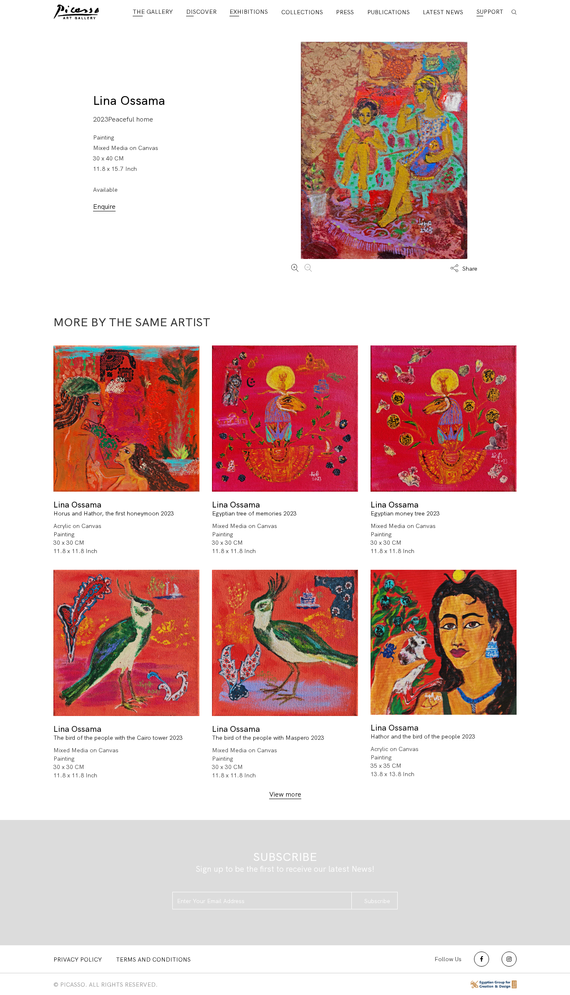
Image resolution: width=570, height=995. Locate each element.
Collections (302, 12)
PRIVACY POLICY (77, 959)
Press (345, 12)
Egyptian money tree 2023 (405, 513)
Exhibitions (249, 11)
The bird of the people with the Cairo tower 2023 (118, 737)
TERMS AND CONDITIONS (153, 959)
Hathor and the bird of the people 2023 (423, 737)
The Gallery (153, 11)
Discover (201, 11)
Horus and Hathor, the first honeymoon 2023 (113, 513)
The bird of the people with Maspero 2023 (268, 737)
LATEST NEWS (443, 12)
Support (490, 11)
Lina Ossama (129, 100)
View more (285, 794)
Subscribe (377, 901)
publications (388, 12)
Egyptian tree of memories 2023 (254, 513)
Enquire (104, 206)
